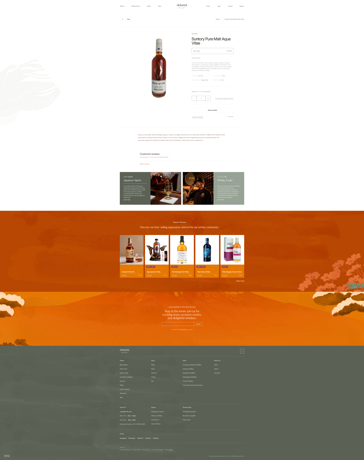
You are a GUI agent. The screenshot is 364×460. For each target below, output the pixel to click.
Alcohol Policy (156, 424)
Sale (121, 397)
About (216, 369)
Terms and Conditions (157, 450)
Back (128, 19)
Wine (153, 365)
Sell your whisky (156, 416)
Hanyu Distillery (188, 381)
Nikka (122, 385)
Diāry (216, 365)
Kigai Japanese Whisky (153, 272)
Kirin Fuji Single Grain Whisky (180, 272)
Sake (153, 369)
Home (218, 19)
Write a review (144, 164)
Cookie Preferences (125, 450)
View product (124, 275)
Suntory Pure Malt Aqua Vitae (234, 19)
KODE (171, 450)
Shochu (154, 373)
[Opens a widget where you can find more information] (7, 456)
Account (217, 373)
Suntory (122, 381)
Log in (219, 6)
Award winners (125, 389)
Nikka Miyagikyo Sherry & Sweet (232, 272)
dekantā (122, 447)
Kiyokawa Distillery (189, 373)
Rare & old (123, 369)
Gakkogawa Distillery (190, 377)
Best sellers (124, 365)
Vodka (153, 377)
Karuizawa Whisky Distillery (192, 365)
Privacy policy (183, 329)
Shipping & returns (157, 411)
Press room (186, 420)
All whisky (123, 393)
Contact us (155, 420)
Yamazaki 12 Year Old (128, 272)
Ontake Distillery (188, 369)
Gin (152, 381)
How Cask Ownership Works (193, 385)
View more (240, 281)
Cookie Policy (136, 450)
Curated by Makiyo (126, 377)
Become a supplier (189, 416)
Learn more (127, 200)
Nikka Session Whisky (203, 272)
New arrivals (124, 373)
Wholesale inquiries (189, 411)
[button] (122, 6)
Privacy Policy (146, 450)
